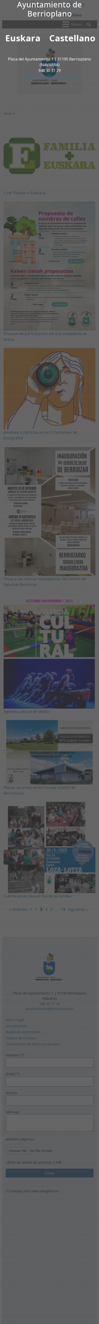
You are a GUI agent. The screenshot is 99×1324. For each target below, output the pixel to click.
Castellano (72, 38)
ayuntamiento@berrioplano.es (49, 76)
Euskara (22, 38)
